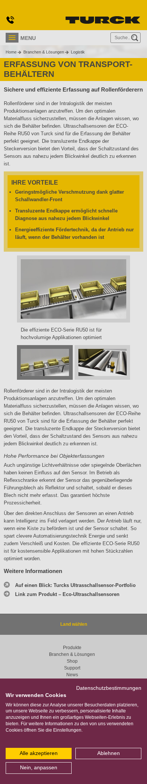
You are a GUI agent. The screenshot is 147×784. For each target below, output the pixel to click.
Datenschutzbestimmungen (108, 688)
